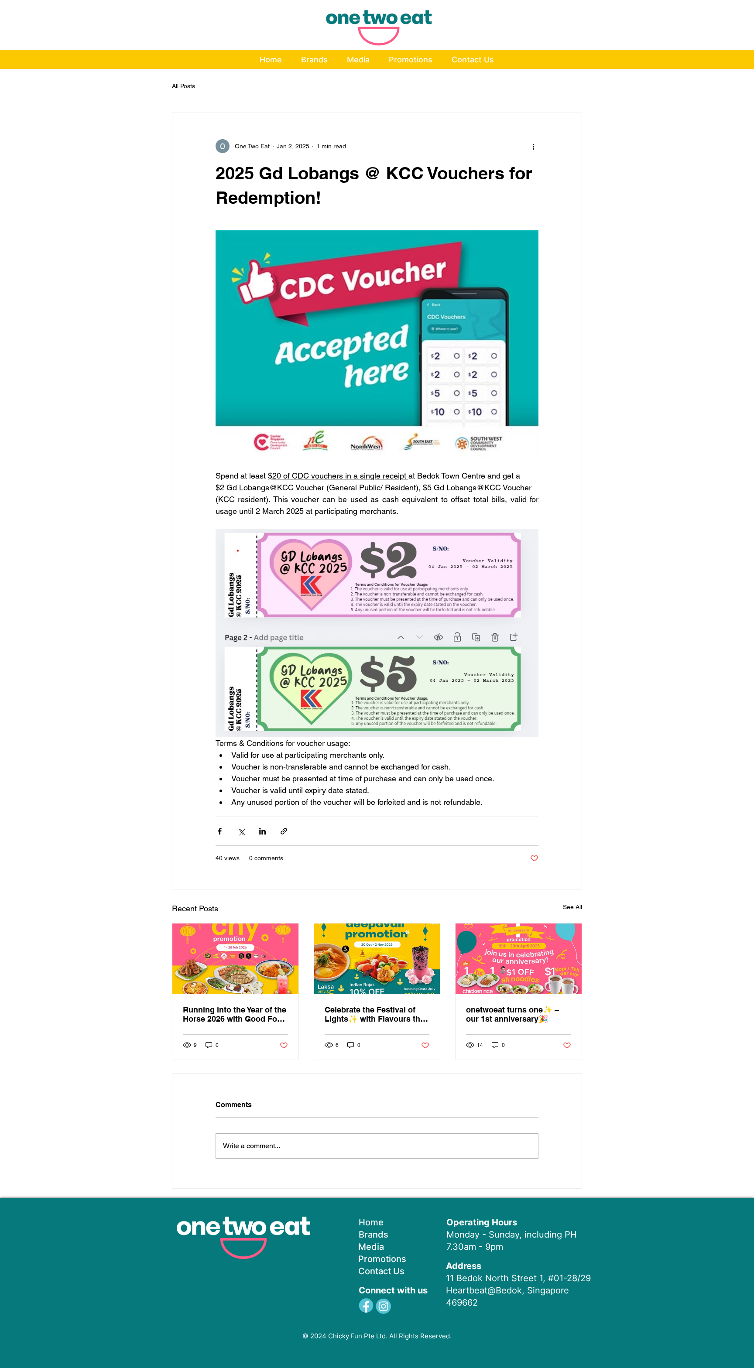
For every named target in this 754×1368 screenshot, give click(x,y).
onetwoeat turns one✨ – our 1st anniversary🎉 (512, 1014)
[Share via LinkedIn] (262, 831)
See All (572, 906)
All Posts (183, 85)
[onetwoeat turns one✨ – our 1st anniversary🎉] (519, 958)
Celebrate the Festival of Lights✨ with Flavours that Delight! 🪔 (376, 1014)
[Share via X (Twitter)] (241, 831)
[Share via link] (284, 831)
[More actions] (533, 146)
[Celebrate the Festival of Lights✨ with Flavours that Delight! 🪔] (377, 958)
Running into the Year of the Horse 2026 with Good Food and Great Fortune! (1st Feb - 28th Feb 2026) (235, 1014)
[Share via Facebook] (220, 831)
